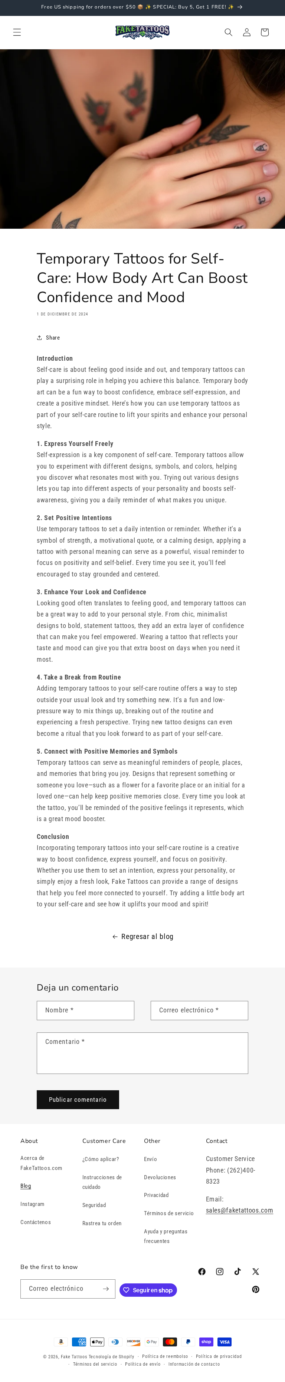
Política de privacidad (219, 1356)
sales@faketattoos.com (239, 1210)
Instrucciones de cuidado (102, 1182)
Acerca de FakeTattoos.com (41, 1163)
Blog (25, 1186)
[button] (17, 32)
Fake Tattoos (74, 1356)
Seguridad (94, 1205)
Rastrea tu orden (102, 1223)
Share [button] (53, 337)
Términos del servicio (95, 1364)
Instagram (32, 1204)
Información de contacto (194, 1364)
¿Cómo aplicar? (100, 1159)
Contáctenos (35, 1222)
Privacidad (156, 1195)
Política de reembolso (165, 1356)
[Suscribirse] (106, 1289)
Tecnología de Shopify (111, 1356)
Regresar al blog (147, 936)
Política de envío (142, 1364)
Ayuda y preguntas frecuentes (165, 1236)
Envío (150, 1159)
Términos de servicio (169, 1213)
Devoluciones (160, 1177)
